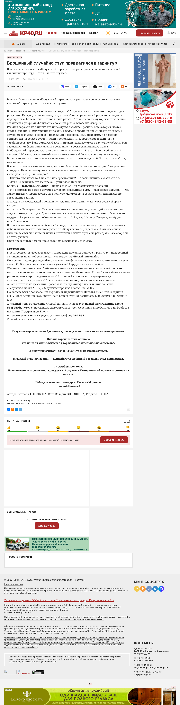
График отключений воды (85, 43)
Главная (8, 51)
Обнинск (13, 35)
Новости (51, 32)
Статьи (93, 32)
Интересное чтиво (157, 43)
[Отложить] (43, 79)
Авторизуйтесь (46, 525)
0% (9, 430)
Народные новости (73, 32)
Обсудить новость (114, 439)
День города (43, 43)
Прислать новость (150, 33)
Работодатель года (132, 43)
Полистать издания (13, 584)
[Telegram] (20, 409)
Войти (173, 33)
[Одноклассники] (12, 409)
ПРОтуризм (60, 43)
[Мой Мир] (16, 409)
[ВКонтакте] (8, 409)
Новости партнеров (78, 656)
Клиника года (110, 43)
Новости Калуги (37, 51)
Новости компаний (19, 557)
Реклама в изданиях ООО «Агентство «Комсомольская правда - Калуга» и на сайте (59, 600)
